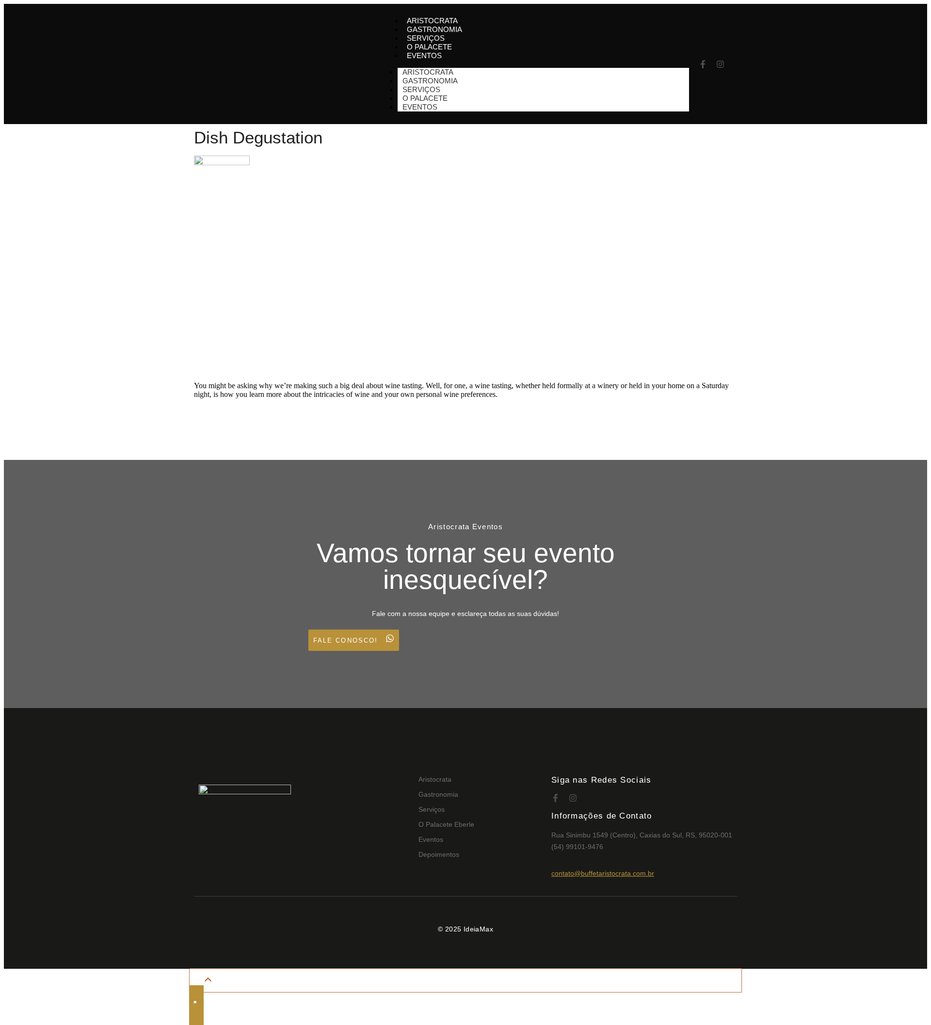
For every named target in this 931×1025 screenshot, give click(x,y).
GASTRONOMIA (434, 29)
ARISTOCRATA (432, 20)
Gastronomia (438, 794)
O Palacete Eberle (446, 824)
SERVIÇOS (426, 38)
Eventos (430, 839)
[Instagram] (720, 64)
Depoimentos (438, 854)
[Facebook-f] (703, 64)
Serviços (431, 809)
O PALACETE (429, 47)
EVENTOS (424, 55)
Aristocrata (434, 779)
